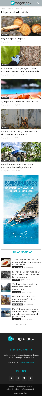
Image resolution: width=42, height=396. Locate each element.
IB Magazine (5, 42)
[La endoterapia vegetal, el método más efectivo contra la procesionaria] (21, 56)
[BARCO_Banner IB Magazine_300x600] (21, 244)
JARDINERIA (5, 34)
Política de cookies (13, 389)
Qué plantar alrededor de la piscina (19, 101)
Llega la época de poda (13, 38)
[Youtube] (30, 378)
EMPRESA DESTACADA (8, 160)
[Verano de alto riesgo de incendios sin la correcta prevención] (21, 119)
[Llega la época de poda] (21, 26)
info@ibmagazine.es (26, 362)
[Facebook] (11, 378)
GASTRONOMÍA (17, 267)
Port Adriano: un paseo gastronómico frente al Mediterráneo (24, 299)
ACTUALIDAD (17, 292)
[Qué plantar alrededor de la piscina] (21, 89)
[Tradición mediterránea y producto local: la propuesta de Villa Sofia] (5, 262)
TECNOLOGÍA (17, 319)
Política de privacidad (28, 389)
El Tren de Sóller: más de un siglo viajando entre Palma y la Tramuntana (26, 274)
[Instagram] (18, 378)
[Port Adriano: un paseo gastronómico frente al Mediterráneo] (5, 300)
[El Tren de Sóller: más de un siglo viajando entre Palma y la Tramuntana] (5, 275)
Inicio (3, 9)
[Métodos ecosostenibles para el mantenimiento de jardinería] (21, 152)
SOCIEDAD (16, 279)
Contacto (11, 387)
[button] (38, 3)
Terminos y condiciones (24, 387)
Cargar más (20, 324)
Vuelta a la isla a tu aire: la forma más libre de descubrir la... (24, 286)
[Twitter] (24, 378)
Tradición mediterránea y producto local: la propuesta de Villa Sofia (26, 262)
